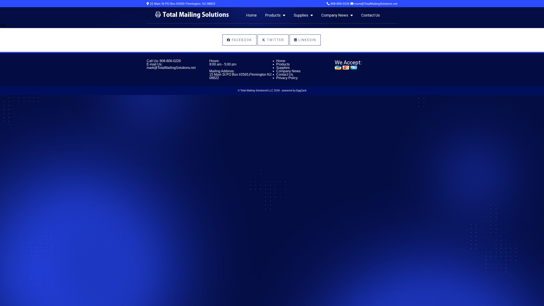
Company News (334, 15)
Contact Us (370, 15)
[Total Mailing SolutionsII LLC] (192, 17)
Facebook (241, 40)
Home (251, 15)
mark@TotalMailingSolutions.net (171, 67)
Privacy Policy (287, 78)
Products (273, 15)
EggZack (301, 90)
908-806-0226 (170, 61)
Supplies (301, 15)
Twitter (275, 40)
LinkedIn (306, 40)
